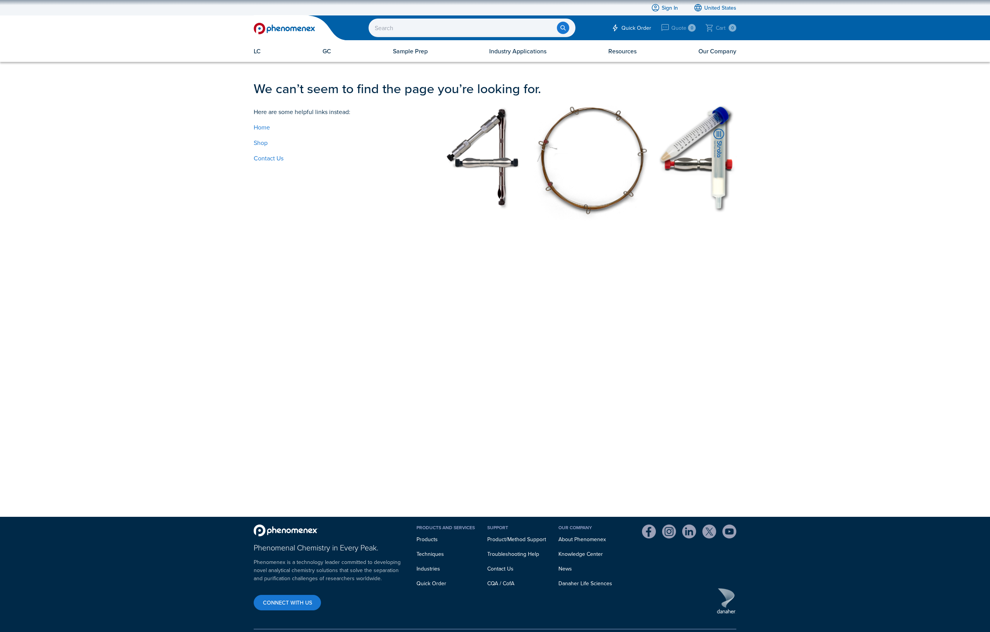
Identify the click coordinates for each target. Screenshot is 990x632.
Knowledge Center (580, 554)
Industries (428, 568)
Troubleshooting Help (513, 554)
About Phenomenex (582, 539)
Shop (261, 142)
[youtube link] (729, 533)
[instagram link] (669, 533)
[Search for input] (563, 28)
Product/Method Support (516, 539)
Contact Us (268, 158)
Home (262, 127)
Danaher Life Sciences (585, 583)
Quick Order (431, 583)
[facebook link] (649, 533)
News (565, 568)
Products (427, 539)
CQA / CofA (500, 583)
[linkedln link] (689, 533)
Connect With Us (287, 602)
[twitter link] (709, 533)
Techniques (430, 554)
